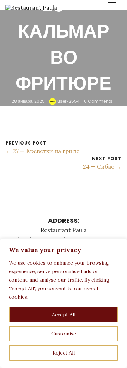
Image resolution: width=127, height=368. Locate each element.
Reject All (64, 353)
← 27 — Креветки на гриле (42, 150)
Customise (63, 333)
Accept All (63, 314)
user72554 (68, 101)
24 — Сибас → (102, 166)
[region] (63, 303)
